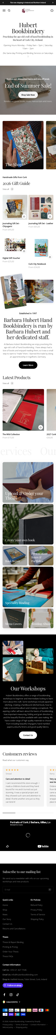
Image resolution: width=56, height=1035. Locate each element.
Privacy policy (8, 1024)
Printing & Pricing (10, 947)
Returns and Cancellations (14, 928)
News (5, 914)
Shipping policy (21, 1027)
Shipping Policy (37, 919)
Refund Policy (36, 905)
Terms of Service (38, 914)
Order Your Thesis (10, 951)
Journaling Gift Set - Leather (41, 223)
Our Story (7, 919)
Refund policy (8, 1027)
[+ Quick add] (24, 216)
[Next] (52, 2)
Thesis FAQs (8, 956)
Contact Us (28, 735)
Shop (5, 909)
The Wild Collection (11, 434)
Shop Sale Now (28, 94)
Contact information (38, 1024)
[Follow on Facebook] (4, 994)
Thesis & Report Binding (13, 942)
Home (5, 905)
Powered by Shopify (32, 1021)
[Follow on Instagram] (11, 994)
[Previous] (3, 2)
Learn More (28, 365)
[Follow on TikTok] (17, 994)
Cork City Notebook (37, 264)
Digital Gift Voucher (11, 258)
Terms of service (21, 1024)
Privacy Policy (36, 909)
